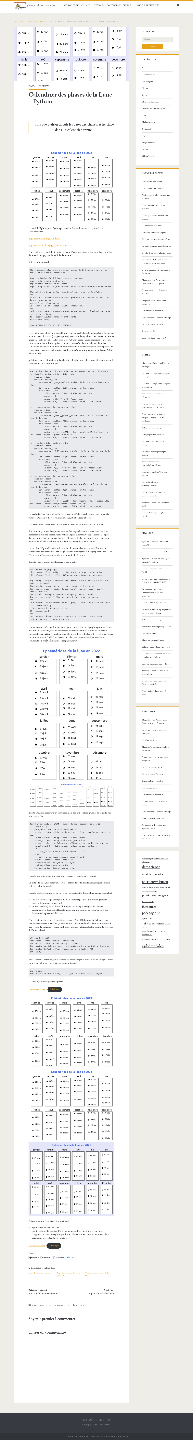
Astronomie (71, 5)
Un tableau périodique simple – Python (154, 453)
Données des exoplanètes (152, 226)
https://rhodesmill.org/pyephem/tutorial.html (51, 245)
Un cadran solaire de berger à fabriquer (154, 732)
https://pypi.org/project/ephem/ (44, 238)
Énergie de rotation (150, 633)
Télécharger (54, 989)
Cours (144, 95)
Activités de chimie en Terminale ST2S (155, 504)
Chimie (85, 5)
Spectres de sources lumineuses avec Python (155, 672)
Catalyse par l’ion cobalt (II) (153, 435)
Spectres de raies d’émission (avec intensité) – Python (156, 560)
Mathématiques (148, 122)
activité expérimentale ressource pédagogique (155, 860)
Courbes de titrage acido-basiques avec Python (156, 375)
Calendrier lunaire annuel (39, 1273)
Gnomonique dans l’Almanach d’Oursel (154, 292)
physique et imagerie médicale (155, 898)
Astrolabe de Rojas (149, 740)
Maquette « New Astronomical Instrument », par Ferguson (154, 282)
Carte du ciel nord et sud (152, 182)
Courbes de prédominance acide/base (153, 443)
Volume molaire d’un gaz (152, 428)
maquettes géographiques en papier (159, 888)
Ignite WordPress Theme (82, 1436)
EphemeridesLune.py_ (37, 989)
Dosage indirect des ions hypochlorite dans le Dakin (153, 406)
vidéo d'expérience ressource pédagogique (154, 933)
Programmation (41, 21)
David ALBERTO (41, 86)
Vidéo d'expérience (150, 156)
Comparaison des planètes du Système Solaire (154, 827)
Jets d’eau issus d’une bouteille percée (154, 693)
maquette (145, 888)
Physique (98, 5)
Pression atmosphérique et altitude (156, 664)
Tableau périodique (153, 923)
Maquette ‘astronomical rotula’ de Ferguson (156, 302)
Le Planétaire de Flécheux (152, 324)
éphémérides (84, 1305)
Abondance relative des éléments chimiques (155, 365)
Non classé (146, 129)
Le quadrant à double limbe (101, 1293)
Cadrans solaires (149, 75)
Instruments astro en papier (153, 109)
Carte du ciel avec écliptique (153, 188)
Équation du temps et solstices (43, 1293)
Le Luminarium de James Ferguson (156, 246)
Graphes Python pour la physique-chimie (155, 514)
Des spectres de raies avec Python (156, 552)
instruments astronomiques (155, 877)
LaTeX (145, 115)
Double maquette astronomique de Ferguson (156, 272)
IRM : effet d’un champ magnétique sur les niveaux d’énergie (156, 611)
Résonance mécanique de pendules (156, 627)
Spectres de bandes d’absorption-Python (155, 474)
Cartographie (147, 81)
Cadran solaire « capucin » (152, 781)
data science (151, 867)
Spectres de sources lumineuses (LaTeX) (155, 543)
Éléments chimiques (150, 102)
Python (145, 149)
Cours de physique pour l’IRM (154, 603)
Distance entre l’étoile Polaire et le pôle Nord (156, 837)
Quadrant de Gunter (150, 331)
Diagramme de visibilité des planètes (153, 207)
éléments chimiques (156, 939)
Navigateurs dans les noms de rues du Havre (156, 197)
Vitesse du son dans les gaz (153, 640)
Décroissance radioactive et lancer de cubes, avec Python (156, 655)
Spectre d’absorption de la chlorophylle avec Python (152, 463)
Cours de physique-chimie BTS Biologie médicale (155, 494)
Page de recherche (147, 5)
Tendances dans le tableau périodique (152, 395)
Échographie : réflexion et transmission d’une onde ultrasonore (152, 592)
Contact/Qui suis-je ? (120, 5)
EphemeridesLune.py (37, 1246)
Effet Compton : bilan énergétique (156, 647)
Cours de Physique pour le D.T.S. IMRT (155, 570)
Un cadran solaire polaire (152, 767)
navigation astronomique (149, 891)
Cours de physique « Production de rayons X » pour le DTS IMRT (156, 581)
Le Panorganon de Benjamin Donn (156, 239)
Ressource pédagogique (151, 910)
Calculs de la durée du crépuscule (155, 232)
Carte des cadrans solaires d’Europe (156, 317)
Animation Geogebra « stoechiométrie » (150, 484)
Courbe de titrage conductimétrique (156, 253)
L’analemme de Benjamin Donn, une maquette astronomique (155, 261)
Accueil (20, 21)
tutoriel (167, 924)
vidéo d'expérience (147, 928)
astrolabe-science (96, 1419)
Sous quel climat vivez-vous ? (154, 338)
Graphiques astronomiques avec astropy (155, 217)
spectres (147, 918)
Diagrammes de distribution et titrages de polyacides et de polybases (154, 417)
